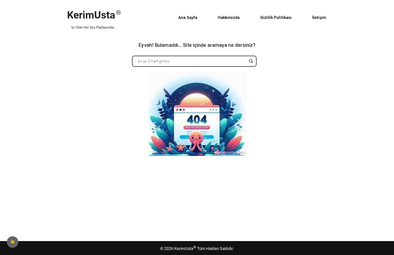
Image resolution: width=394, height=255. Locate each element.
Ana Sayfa (187, 17)
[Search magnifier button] (251, 61)
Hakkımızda (229, 17)
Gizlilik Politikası (276, 17)
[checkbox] (12, 242)
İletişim (319, 17)
